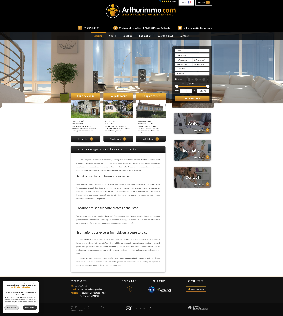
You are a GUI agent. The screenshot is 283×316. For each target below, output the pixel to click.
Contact (184, 36)
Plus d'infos (201, 130)
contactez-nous (115, 265)
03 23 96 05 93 (91, 28)
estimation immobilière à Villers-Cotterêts (133, 250)
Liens (99, 309)
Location (128, 36)
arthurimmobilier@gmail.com (198, 28)
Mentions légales (83, 309)
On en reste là (29, 284)
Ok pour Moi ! (30, 308)
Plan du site (74, 309)
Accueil (98, 36)
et (195, 91)
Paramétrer (11, 308)
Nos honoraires (92, 309)
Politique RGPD (81, 310)
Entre (177, 91)
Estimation (145, 36)
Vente (112, 36)
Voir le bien (85, 139)
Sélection (201, 2)
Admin (104, 309)
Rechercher (192, 98)
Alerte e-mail (165, 36)
